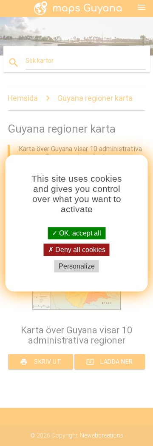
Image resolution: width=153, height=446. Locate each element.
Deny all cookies (79, 249)
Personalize (77, 266)
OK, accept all (79, 233)
